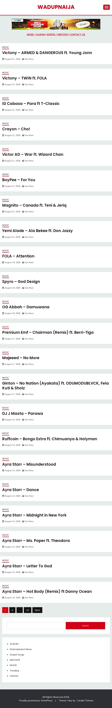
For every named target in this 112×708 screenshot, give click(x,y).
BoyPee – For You (18, 179)
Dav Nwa (28, 59)
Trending (14, 670)
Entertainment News (21, 649)
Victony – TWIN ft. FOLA (24, 78)
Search (85, 625)
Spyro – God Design (21, 281)
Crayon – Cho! (16, 129)
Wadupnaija (56, 7)
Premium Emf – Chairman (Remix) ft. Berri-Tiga (48, 332)
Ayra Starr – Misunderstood (29, 464)
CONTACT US (77, 34)
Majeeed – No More (20, 357)
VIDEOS (14, 675)
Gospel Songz (17, 654)
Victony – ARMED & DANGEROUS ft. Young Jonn (47, 52)
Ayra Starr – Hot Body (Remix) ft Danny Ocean (47, 591)
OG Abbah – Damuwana (25, 307)
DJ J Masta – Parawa (22, 413)
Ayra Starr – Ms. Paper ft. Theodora (36, 540)
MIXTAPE (63, 34)
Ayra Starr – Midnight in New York (34, 515)
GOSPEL (51, 34)
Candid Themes (85, 700)
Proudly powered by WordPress (36, 700)
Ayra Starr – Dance (20, 489)
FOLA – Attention (18, 256)
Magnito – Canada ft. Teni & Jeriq (34, 205)
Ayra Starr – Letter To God (27, 566)
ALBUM (40, 34)
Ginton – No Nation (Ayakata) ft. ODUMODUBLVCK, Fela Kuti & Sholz (55, 386)
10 (27, 610)
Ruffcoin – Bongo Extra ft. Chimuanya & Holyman (49, 439)
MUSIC (30, 34)
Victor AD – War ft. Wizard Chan (32, 154)
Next (37, 610)
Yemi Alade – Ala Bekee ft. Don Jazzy (37, 230)
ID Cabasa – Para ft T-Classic (31, 103)
